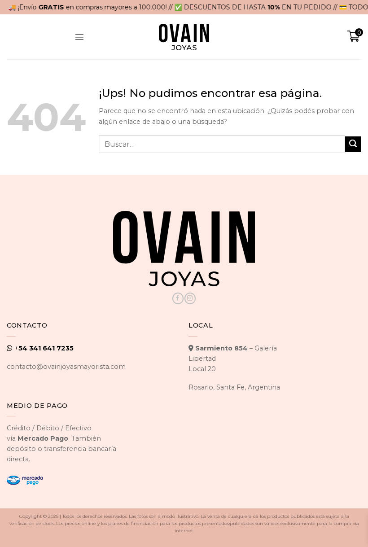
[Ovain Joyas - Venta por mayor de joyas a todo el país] (184, 37)
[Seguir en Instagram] (189, 298)
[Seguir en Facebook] (177, 298)
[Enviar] (353, 144)
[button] (79, 36)
